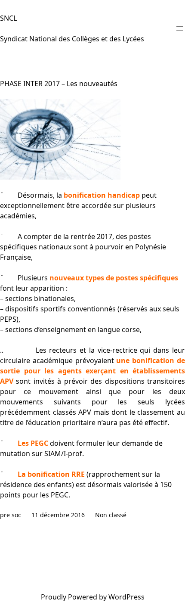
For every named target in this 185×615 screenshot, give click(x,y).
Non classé (110, 515)
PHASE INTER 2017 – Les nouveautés (58, 83)
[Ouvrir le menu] (180, 28)
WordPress (126, 597)
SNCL (8, 18)
